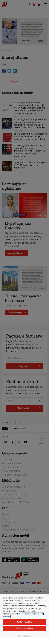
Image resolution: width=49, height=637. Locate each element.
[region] (24, 615)
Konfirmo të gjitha (24, 622)
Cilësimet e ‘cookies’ (24, 628)
